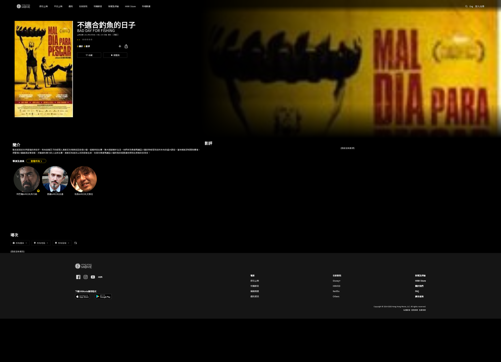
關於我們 (419, 285)
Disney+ (337, 280)
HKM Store (420, 280)
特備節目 (254, 285)
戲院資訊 (254, 296)
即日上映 (254, 280)
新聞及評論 (420, 275)
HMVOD (336, 285)
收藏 (89, 55)
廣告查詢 (419, 296)
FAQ (417, 291)
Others (336, 296)
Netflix (336, 291)
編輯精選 (254, 291)
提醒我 (115, 55)
